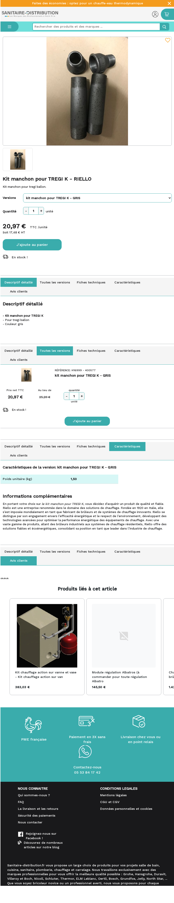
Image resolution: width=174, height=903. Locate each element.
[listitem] (47, 646)
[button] (5, 646)
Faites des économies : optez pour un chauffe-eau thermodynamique (87, 3)
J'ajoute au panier (32, 244)
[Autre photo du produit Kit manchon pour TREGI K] (17, 159)
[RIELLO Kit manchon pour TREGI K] (87, 91)
